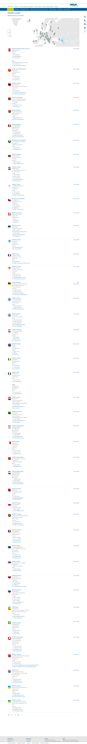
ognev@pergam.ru (17, 556)
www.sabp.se (17, 633)
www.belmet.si (17, 180)
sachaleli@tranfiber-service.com (19, 277)
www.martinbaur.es (18, 617)
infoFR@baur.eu (16, 261)
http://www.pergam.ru (19, 119)
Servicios (28, 741)
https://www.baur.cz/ (19, 209)
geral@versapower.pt (17, 523)
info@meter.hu (16, 338)
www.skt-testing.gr (18, 326)
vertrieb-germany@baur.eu (19, 293)
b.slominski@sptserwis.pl (18, 510)
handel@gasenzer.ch (17, 649)
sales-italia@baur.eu (17, 381)
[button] (84, 16)
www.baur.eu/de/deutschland (20, 294)
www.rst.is (16, 354)
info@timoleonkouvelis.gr (18, 308)
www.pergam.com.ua (18, 710)
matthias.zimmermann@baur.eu (20, 65)
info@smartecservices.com (18, 195)
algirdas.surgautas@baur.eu (19, 234)
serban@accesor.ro (17, 540)
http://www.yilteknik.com (19, 666)
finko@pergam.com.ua (18, 709)
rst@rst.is (15, 353)
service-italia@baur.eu (17, 393)
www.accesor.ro (17, 542)
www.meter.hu (17, 340)
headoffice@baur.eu (17, 56)
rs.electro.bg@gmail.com (18, 163)
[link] (16, 4)
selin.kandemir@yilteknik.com (32, 665)
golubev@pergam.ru (17, 117)
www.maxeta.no (17, 499)
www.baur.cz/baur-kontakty (20, 586)
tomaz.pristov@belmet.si (18, 179)
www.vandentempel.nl (19, 136)
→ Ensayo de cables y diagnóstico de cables (52, 741)
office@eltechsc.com (17, 149)
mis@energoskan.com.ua (18, 695)
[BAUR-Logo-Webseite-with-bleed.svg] (73, 4)
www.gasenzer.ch (18, 650)
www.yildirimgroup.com (31, 666)
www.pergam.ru (17, 557)
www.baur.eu (17, 57)
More (78, 282)
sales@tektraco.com (17, 453)
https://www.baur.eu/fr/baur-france (22, 263)
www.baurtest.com (18, 682)
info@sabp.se (16, 632)
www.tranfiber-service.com (19, 278)
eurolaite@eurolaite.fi (17, 247)
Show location (76, 48)
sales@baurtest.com (17, 680)
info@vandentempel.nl (18, 135)
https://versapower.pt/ (19, 524)
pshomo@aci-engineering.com (19, 92)
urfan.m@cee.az (16, 106)
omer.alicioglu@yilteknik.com (19, 665)
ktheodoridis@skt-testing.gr (19, 324)
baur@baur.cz (16, 207)
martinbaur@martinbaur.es (19, 616)
